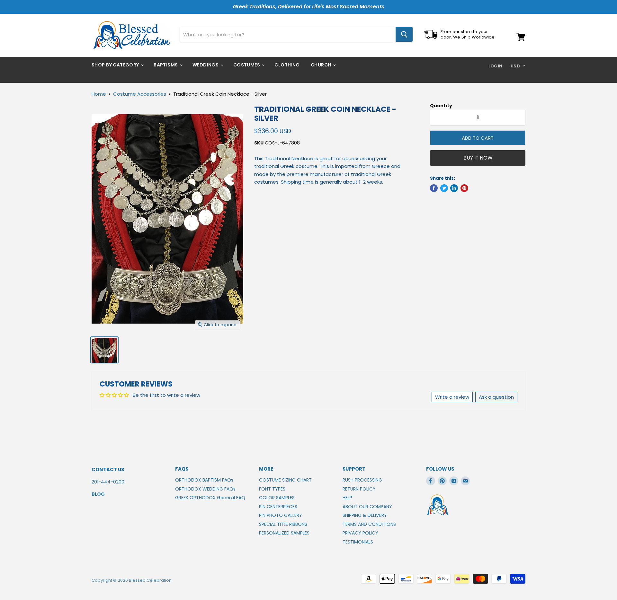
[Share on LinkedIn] (454, 188)
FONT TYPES (272, 489)
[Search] (404, 34)
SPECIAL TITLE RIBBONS (283, 524)
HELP (347, 497)
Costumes (247, 65)
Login (495, 66)
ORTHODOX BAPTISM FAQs (204, 480)
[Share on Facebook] (434, 188)
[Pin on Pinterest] (464, 188)
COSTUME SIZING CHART (285, 480)
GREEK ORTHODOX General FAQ (210, 497)
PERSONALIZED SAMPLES (284, 533)
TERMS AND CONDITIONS (369, 524)
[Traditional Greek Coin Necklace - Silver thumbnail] (104, 350)
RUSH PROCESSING (362, 480)
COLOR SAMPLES (277, 497)
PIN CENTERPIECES (278, 506)
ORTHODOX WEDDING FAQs (205, 489)
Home (99, 94)
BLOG (98, 494)
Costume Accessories (139, 94)
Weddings (206, 65)
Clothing (287, 65)
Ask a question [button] (496, 397)
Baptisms (166, 65)
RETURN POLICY (359, 489)
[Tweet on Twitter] (444, 188)
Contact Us (108, 469)
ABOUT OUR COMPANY (367, 506)
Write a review (452, 397)
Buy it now (477, 157)
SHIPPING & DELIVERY (365, 515)
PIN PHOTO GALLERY (280, 515)
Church (321, 65)
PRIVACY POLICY (360, 533)
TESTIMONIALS (358, 542)
